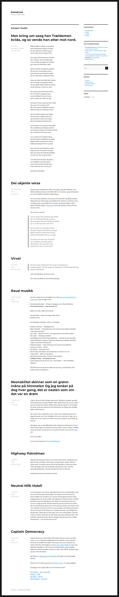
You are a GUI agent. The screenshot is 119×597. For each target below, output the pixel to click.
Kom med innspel (15, 50)
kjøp (75, 430)
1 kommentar (14, 404)
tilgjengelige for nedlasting (48, 556)
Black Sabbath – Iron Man (38, 579)
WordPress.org (89, 85)
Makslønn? (90, 59)
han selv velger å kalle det (62, 545)
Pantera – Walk (35, 574)
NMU (47, 205)
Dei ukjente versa (25, 183)
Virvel (16, 258)
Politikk (87, 35)
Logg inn (87, 80)
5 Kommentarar (15, 301)
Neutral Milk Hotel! (26, 486)
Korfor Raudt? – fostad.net (92, 50)
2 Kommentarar (15, 194)
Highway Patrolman (28, 453)
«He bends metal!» (57, 563)
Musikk (22, 48)
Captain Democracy (27, 532)
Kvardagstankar (15, 48)
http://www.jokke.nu (52, 441)
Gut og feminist (95, 57)
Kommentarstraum (90, 83)
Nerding (87, 34)
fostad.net (17, 12)
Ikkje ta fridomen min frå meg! (100, 56)
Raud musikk (22, 291)
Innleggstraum (89, 82)
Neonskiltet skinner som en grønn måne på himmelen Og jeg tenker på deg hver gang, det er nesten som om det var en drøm (42, 388)
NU (53, 205)
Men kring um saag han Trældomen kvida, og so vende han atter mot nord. (43, 38)
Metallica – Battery (36, 576)
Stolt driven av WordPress (24, 590)
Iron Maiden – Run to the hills (40, 572)
